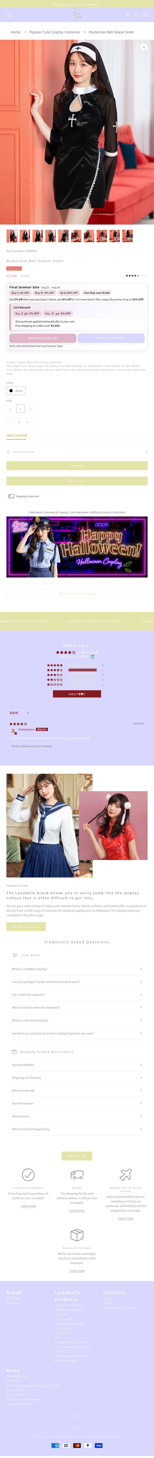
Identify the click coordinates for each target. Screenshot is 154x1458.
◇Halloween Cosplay (68, 1310)
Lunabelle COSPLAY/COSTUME (61, 621)
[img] (18, 724)
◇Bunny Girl (63, 1333)
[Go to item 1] (12, 236)
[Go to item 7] (89, 236)
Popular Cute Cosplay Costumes (54, 31)
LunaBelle (13, 1303)
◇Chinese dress (65, 1328)
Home (15, 31)
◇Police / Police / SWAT (70, 1324)
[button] (55, 670)
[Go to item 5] (63, 236)
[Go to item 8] (101, 236)
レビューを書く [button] (77, 693)
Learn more (28, 1206)
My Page (108, 1303)
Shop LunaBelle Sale (111, 338)
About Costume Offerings (23, 1399)
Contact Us (13, 1381)
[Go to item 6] (76, 236)
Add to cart (77, 481)
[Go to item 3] (37, 236)
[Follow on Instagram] (77, 1416)
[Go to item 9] (114, 236)
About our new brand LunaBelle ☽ (76, 3)
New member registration (120, 1307)
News (106, 1298)
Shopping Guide (17, 1376)
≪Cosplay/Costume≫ (69, 1305)
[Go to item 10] (127, 236)
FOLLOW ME (76, 1156)
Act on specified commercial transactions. (33, 1385)
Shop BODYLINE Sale (43, 338)
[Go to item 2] (24, 236)
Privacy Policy (15, 1395)
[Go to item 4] (50, 236)
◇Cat (58, 1337)
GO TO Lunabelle (26, 927)
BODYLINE (13, 1298)
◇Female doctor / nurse (70, 1342)
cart (105, 1312)
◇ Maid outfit (63, 1319)
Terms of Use (14, 1390)
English (75, 1428)
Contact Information (19, 1404)
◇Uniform (61, 1314)
